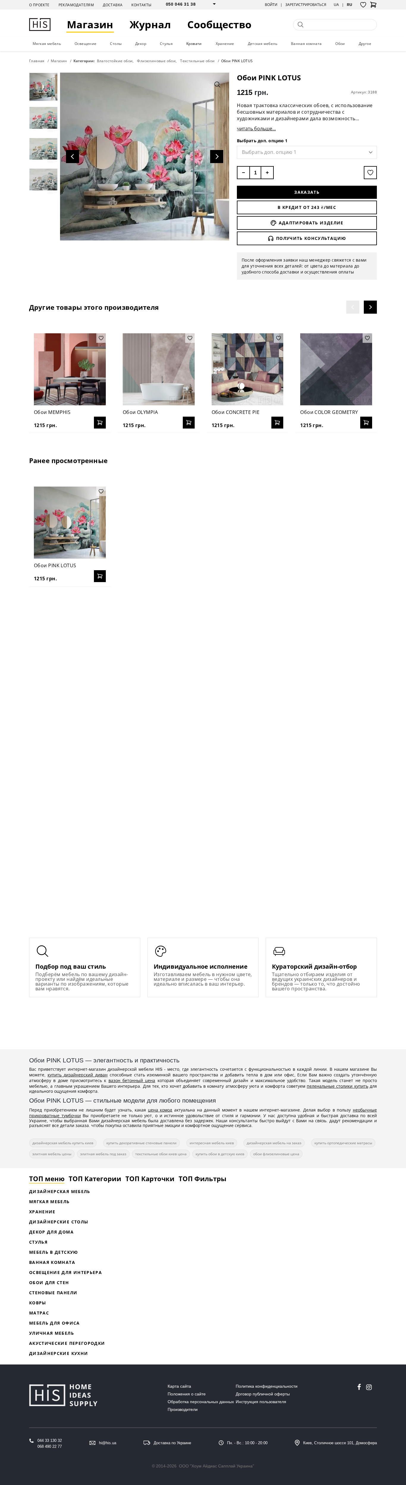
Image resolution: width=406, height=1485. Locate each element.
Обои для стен (49, 1282)
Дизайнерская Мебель (59, 1191)
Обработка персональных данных (201, 1401)
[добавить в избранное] (370, 172)
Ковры (37, 1303)
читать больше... (256, 128)
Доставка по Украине (172, 1443)
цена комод (160, 1110)
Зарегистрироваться (305, 4)
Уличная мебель (51, 1333)
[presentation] (352, 307)
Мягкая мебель (47, 43)
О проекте (39, 4)
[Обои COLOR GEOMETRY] (336, 369)
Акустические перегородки (67, 1343)
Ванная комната (306, 43)
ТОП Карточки (149, 1178)
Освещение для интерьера (65, 1272)
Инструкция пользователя (261, 1401)
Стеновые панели (53, 1292)
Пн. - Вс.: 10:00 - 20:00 (247, 1443)
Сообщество (219, 24)
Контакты (141, 4)
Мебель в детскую (53, 1252)
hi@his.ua (107, 1443)
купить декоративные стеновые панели (141, 1142)
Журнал (150, 24)
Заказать (307, 192)
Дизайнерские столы (58, 1222)
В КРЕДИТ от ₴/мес (307, 207)
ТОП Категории (95, 1178)
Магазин (90, 24)
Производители (183, 1409)
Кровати (194, 43)
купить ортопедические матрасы (343, 1142)
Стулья (166, 43)
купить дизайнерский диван (78, 1075)
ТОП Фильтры (202, 1178)
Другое (365, 43)
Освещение (86, 43)
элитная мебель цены (51, 1153)
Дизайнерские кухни (58, 1353)
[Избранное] (363, 4)
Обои (340, 43)
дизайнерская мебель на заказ (274, 1142)
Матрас (39, 1313)
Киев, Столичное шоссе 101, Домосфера (340, 1443)
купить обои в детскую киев (220, 1153)
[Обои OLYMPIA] (159, 369)
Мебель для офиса (54, 1323)
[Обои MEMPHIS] (70, 369)
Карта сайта (179, 1386)
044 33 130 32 (49, 1440)
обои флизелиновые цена (276, 1153)
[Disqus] (203, 667)
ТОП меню (46, 1178)
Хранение (225, 43)
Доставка (112, 4)
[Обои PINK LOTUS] (70, 523)
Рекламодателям (76, 4)
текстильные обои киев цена (161, 1153)
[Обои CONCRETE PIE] (248, 369)
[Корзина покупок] (373, 6)
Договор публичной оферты (263, 1394)
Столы (116, 43)
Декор (140, 43)
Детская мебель (263, 43)
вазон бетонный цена (131, 1080)
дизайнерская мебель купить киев (62, 1142)
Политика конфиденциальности (267, 1386)
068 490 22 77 (49, 1446)
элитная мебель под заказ (103, 1153)
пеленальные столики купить (337, 1086)
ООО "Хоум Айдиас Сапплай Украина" (216, 1466)
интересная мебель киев (212, 1142)
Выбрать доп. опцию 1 (262, 140)
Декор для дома (51, 1232)
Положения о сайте (187, 1394)
